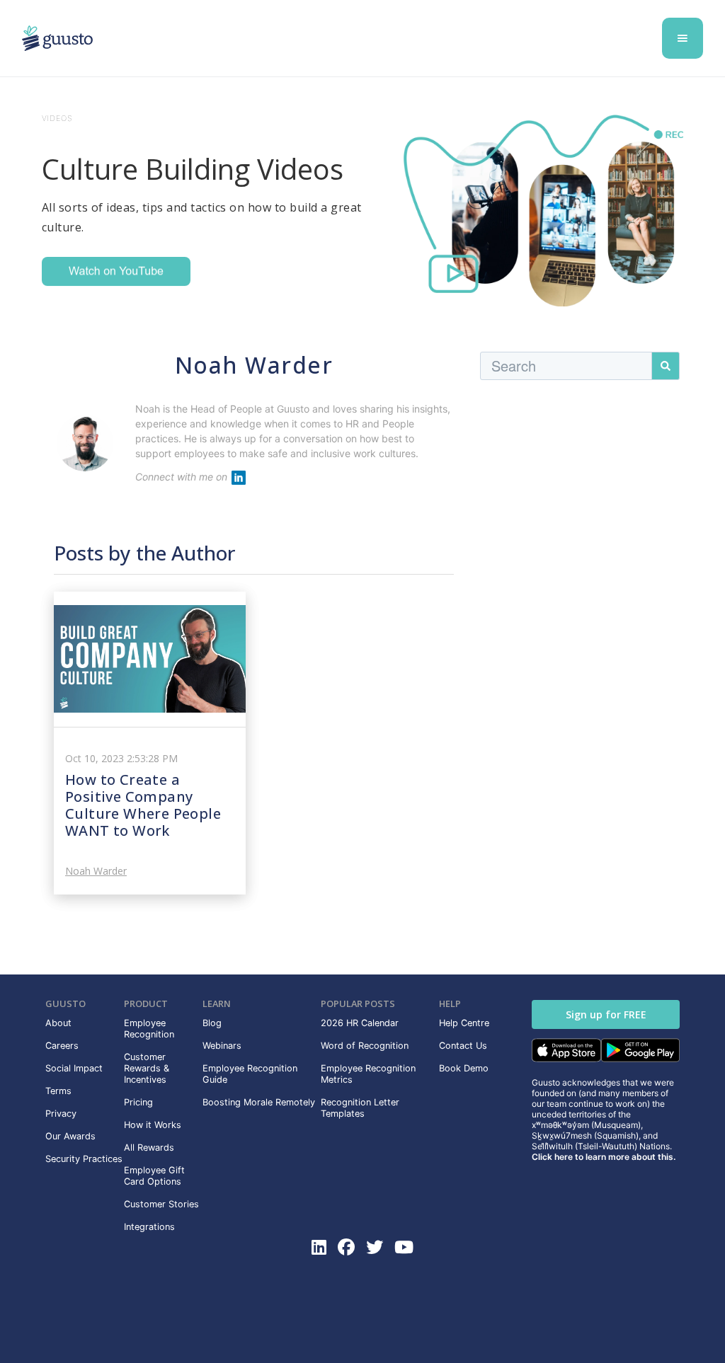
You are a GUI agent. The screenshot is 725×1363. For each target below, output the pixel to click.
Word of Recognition (365, 1045)
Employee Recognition (149, 1029)
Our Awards (70, 1136)
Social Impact (74, 1068)
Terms (58, 1091)
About (58, 1023)
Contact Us (463, 1045)
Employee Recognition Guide (249, 1074)
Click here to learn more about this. (603, 1156)
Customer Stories (161, 1204)
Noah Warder (96, 871)
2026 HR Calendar (360, 1023)
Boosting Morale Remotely (258, 1102)
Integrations (149, 1226)
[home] (57, 38)
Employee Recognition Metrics (368, 1074)
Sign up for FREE (606, 1014)
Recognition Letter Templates (360, 1108)
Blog (212, 1023)
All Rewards (149, 1147)
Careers (62, 1045)
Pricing (138, 1102)
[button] (682, 38)
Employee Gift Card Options (154, 1176)
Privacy (60, 1113)
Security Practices (83, 1159)
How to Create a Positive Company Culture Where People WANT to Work (143, 805)
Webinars (221, 1045)
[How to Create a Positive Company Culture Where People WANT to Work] (150, 659)
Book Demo (464, 1068)
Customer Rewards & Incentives (146, 1068)
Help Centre (464, 1023)
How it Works (152, 1125)
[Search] (665, 366)
